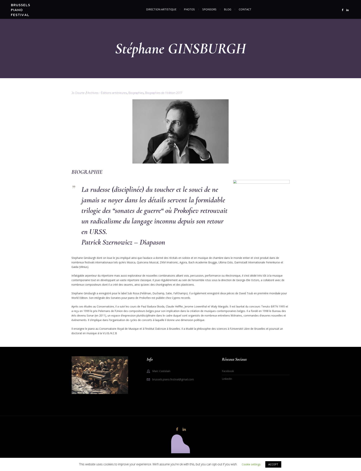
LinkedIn (227, 379)
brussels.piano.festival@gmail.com (173, 379)
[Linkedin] (347, 10)
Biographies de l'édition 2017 (163, 93)
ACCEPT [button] (273, 464)
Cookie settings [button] (251, 464)
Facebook (228, 371)
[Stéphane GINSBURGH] (180, 131)
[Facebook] (342, 10)
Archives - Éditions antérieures (107, 93)
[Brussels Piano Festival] (180, 443)
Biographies (136, 93)
